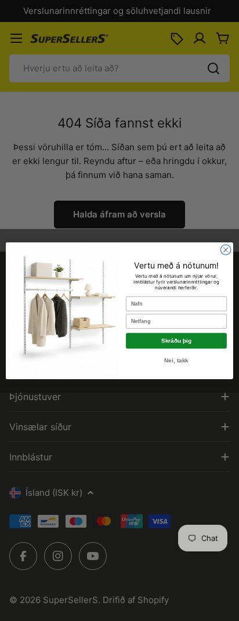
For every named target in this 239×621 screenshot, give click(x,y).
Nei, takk (176, 360)
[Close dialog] (225, 249)
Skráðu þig (176, 340)
